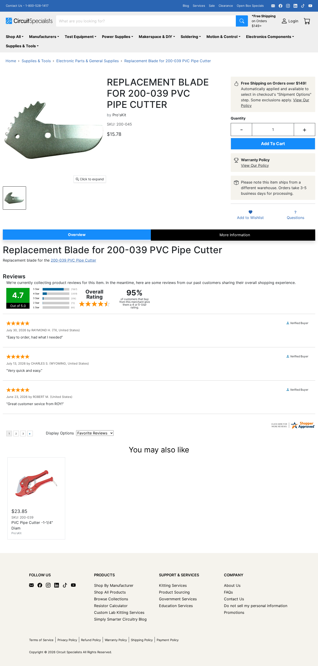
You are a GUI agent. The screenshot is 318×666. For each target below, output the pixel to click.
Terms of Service (41, 640)
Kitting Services (173, 585)
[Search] (242, 21)
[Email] (273, 6)
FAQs (228, 592)
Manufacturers (42, 36)
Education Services (176, 605)
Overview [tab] (77, 234)
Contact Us (234, 599)
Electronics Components (268, 36)
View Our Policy (255, 165)
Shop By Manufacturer (113, 585)
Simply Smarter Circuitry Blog (120, 619)
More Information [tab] (235, 234)
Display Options (60, 433)
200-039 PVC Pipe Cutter (73, 260)
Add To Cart (273, 143)
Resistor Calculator (111, 605)
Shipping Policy (142, 640)
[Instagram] (288, 6)
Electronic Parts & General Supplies (87, 60)
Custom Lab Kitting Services (119, 612)
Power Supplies (116, 36)
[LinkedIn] (295, 6)
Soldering (189, 36)
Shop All (13, 36)
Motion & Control (221, 36)
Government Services (178, 599)
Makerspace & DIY (155, 36)
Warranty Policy (116, 640)
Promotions (234, 612)
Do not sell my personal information (255, 605)
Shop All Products (110, 592)
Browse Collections (111, 599)
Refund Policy (91, 640)
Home (11, 60)
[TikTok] (303, 6)
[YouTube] (310, 6)
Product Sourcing (174, 592)
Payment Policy (168, 640)
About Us (232, 585)
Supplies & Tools (21, 46)
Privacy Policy (67, 640)
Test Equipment (79, 36)
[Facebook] (280, 6)
